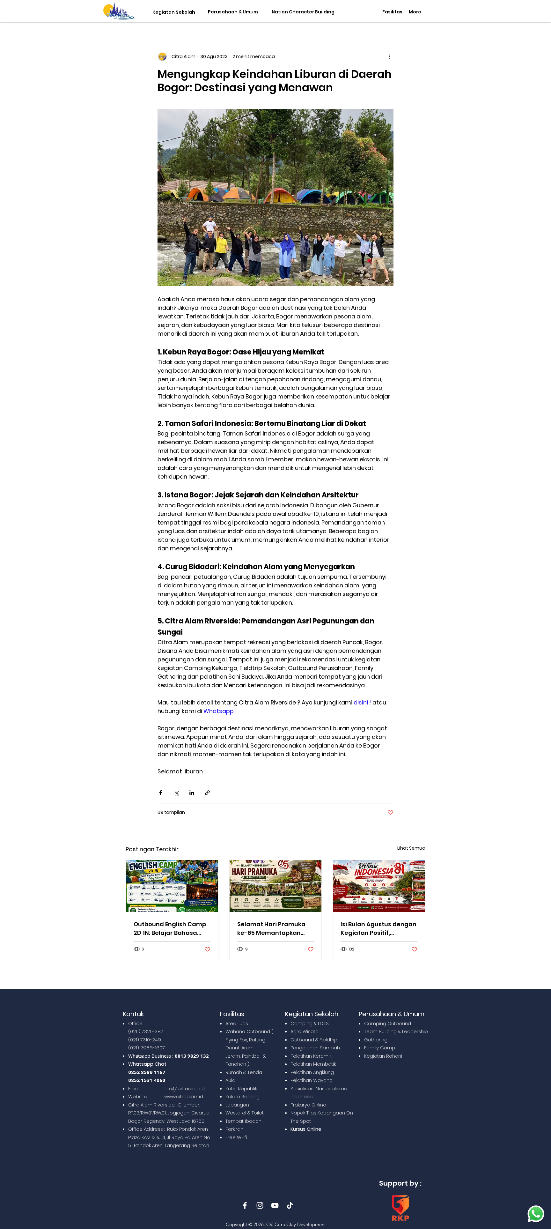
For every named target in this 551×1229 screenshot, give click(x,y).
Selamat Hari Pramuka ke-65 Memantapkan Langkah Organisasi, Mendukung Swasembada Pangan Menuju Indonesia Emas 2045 (272, 928)
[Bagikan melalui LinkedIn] (192, 793)
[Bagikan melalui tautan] (207, 793)
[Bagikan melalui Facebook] (161, 793)
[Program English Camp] (172, 886)
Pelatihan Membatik (313, 1064)
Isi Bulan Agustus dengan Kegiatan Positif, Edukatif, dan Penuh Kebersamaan (378, 928)
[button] (172, 12)
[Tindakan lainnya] (389, 56)
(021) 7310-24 (143, 1039)
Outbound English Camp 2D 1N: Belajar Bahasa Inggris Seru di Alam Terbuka (170, 928)
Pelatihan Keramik (310, 1056)
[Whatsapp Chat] (536, 1214)
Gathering (375, 1039)
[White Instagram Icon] (259, 1205)
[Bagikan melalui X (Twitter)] (176, 793)
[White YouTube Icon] (274, 1205)
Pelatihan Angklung (312, 1072)
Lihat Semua (411, 848)
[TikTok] (289, 1205)
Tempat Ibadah (243, 1121)
